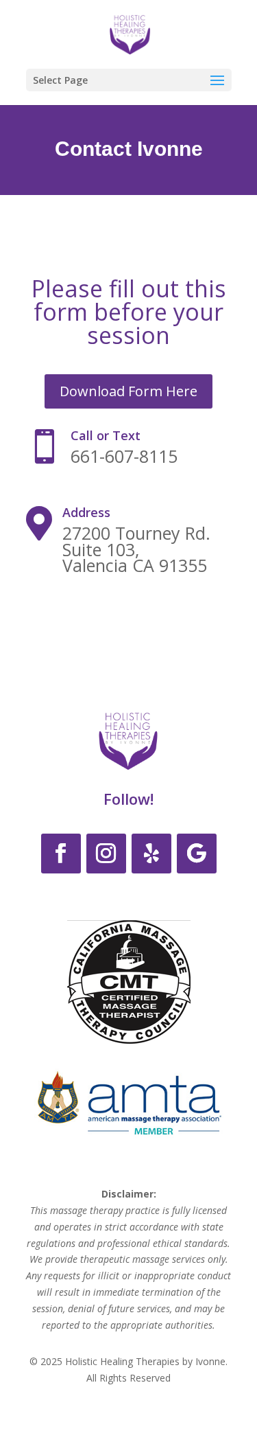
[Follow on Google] (197, 853)
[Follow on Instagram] (106, 853)
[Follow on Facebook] (61, 853)
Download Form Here (128, 391)
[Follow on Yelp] (151, 853)
